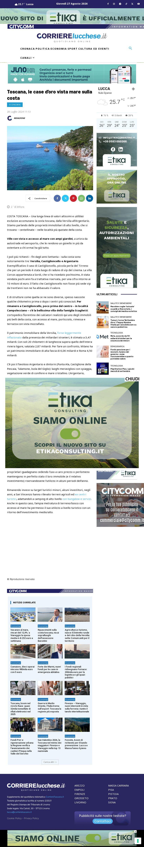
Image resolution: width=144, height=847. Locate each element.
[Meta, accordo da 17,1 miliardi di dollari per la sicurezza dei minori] (103, 337)
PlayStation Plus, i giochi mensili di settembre (122, 370)
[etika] (72, 467)
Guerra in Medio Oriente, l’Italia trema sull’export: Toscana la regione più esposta (49, 707)
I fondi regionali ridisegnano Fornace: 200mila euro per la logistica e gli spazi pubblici (76, 672)
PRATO (112, 798)
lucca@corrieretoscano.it (19, 812)
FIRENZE (79, 794)
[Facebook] (108, 4)
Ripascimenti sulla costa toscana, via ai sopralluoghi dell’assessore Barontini (48, 635)
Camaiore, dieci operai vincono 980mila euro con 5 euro (22, 669)
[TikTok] (126, 4)
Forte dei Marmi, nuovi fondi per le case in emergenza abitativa (49, 669)
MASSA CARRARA (118, 785)
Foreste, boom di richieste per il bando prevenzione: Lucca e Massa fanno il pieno (76, 744)
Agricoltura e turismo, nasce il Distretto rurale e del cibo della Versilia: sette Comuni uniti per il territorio (77, 635)
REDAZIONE (19, 118)
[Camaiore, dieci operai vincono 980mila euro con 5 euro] (22, 651)
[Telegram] (120, 4)
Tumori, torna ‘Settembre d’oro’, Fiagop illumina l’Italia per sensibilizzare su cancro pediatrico (123, 323)
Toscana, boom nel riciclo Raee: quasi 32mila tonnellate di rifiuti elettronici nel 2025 (21, 709)
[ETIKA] (117, 150)
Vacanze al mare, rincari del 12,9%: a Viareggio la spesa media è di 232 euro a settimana (22, 635)
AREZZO (79, 785)
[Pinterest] (73, 198)
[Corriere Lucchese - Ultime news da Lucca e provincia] (72, 37)
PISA (111, 789)
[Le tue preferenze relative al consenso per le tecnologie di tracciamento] (138, 841)
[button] (130, 48)
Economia (15, 104)
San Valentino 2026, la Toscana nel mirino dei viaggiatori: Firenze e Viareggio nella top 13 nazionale (49, 745)
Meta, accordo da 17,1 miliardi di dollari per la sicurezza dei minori (121, 338)
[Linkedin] (89, 198)
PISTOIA (113, 794)
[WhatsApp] (81, 198)
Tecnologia (116, 333)
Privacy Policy (31, 818)
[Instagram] (114, 4)
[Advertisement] (50, 552)
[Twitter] (132, 4)
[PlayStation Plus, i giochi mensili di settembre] (103, 369)
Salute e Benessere (121, 303)
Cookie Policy (14, 818)
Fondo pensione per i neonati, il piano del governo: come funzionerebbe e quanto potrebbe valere (121, 354)
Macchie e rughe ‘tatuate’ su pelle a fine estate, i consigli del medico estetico (123, 308)
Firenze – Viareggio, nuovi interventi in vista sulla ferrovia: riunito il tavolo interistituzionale (77, 707)
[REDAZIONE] (10, 118)
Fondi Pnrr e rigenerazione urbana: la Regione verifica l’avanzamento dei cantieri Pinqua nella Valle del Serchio (22, 747)
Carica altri (49, 762)
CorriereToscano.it (55, 796)
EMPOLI (79, 789)
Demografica (117, 346)
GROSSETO (81, 798)
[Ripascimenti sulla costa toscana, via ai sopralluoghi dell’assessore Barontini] (50, 615)
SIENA (112, 802)
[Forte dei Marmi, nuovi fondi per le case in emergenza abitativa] (50, 651)
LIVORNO (80, 802)
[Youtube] (138, 4)
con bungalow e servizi (77, 499)
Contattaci (102, 821)
